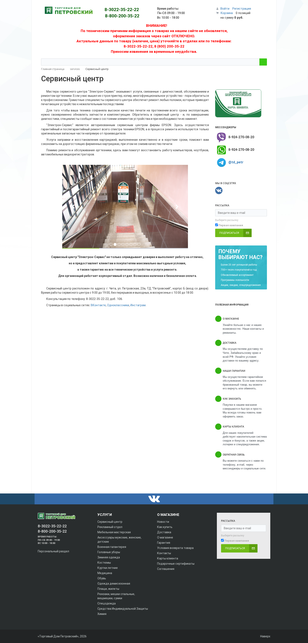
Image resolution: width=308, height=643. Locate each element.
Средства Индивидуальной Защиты (122, 608)
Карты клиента (167, 558)
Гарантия (163, 542)
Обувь (101, 578)
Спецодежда (106, 603)
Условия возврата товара (175, 548)
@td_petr (235, 162)
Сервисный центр (109, 521)
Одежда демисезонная (113, 583)
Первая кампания (231, 225)
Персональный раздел (53, 551)
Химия (101, 614)
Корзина (226, 13)
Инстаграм (138, 305)
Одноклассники (118, 305)
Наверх (265, 636)
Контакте (99, 305)
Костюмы (104, 562)
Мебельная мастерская (114, 532)
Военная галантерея (111, 547)
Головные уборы (108, 552)
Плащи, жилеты (108, 588)
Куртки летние (107, 567)
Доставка (164, 532)
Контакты (164, 553)
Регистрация (241, 8)
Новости (163, 521)
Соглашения (165, 569)
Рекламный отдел (109, 527)
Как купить (164, 527)
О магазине (165, 537)
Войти (224, 8)
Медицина (104, 573)
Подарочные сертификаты (175, 563)
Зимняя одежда (108, 557)
